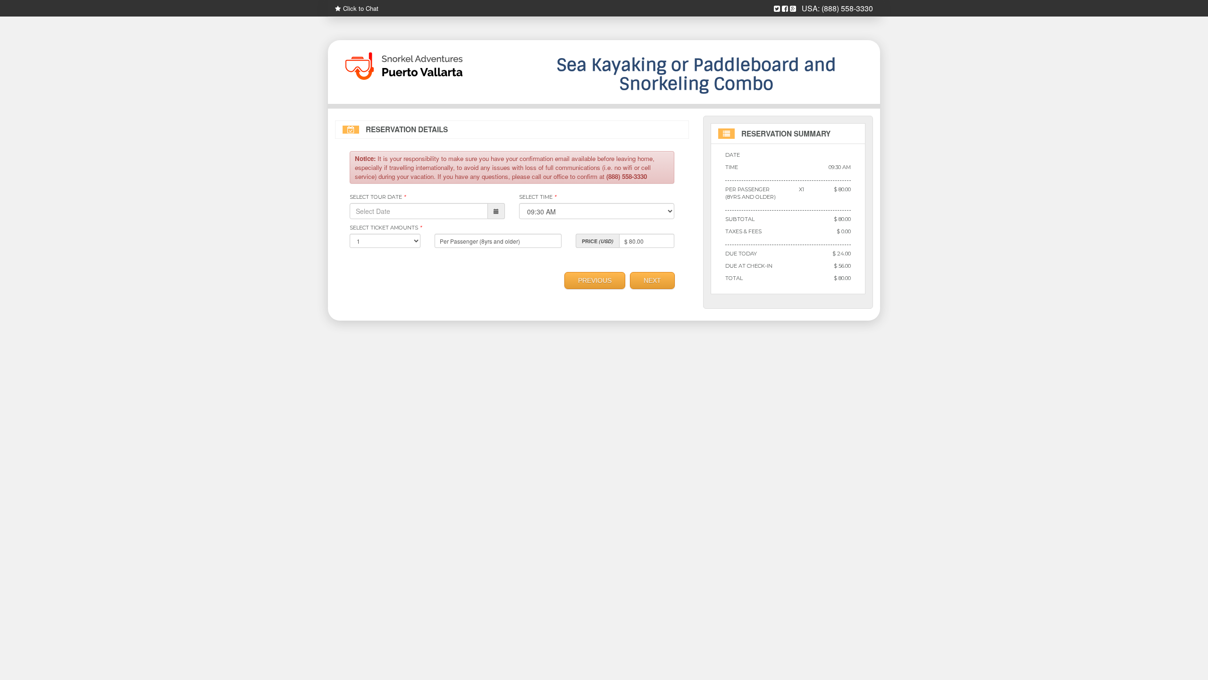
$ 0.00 (844, 231)
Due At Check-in (748, 266)
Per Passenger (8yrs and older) (750, 193)
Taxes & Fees (743, 231)
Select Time (537, 197)
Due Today (741, 253)
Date (732, 155)
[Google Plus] (793, 8)
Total (734, 278)
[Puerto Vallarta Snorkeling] (420, 66)
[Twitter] (777, 8)
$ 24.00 (841, 253)
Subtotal (740, 219)
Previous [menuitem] (595, 280)
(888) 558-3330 (847, 8)
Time (731, 167)
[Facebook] (785, 8)
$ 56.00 (842, 266)
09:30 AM (840, 167)
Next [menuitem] (652, 280)
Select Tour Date (377, 197)
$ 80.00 (842, 189)
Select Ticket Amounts (385, 227)
